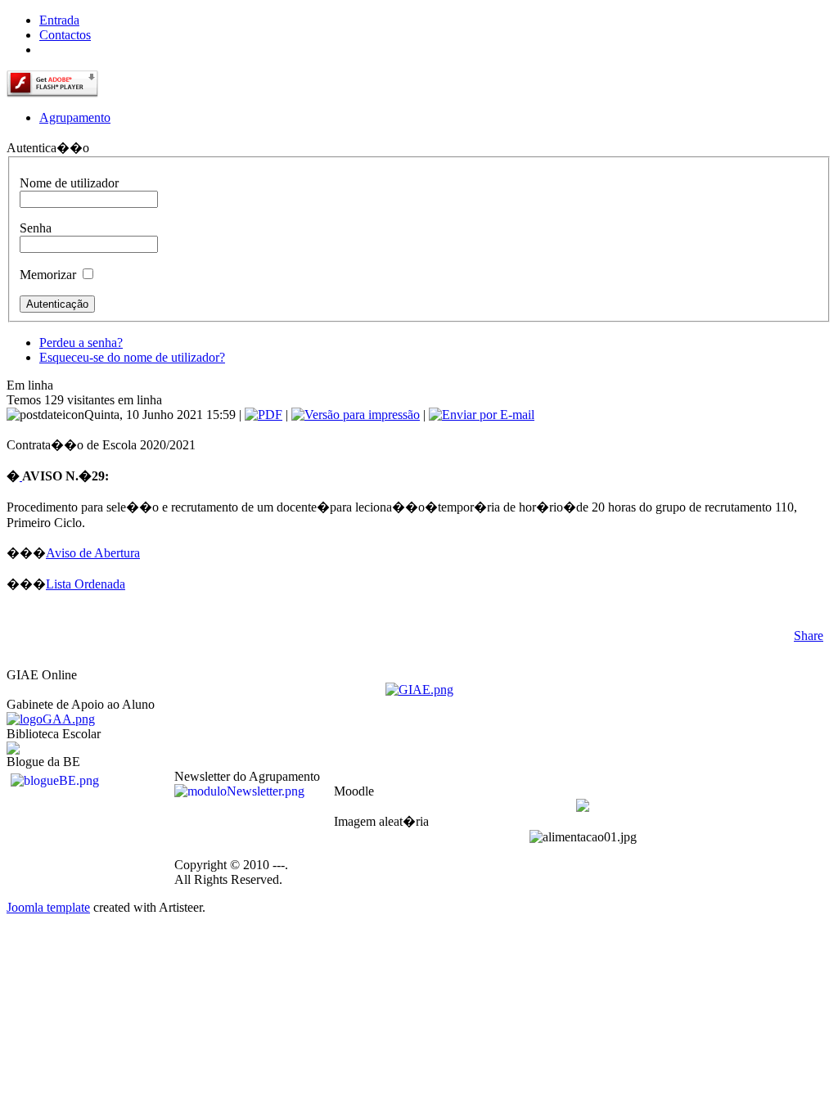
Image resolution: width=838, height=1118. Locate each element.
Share (808, 635)
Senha (36, 228)
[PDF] (263, 415)
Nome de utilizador (69, 183)
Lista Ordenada (85, 584)
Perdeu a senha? (81, 342)
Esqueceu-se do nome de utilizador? (132, 357)
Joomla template (48, 907)
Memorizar (48, 275)
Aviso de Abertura (93, 553)
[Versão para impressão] (355, 415)
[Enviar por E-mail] (481, 415)
